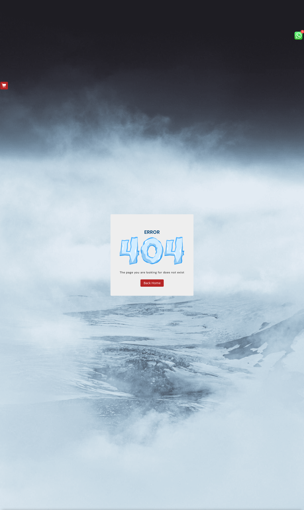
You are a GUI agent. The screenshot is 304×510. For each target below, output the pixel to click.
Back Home (152, 283)
